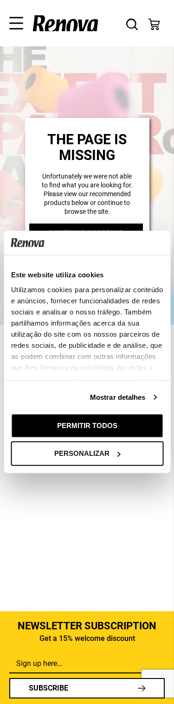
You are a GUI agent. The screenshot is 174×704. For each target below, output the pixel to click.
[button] (13, 20)
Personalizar (82, 453)
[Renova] (65, 23)
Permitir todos (87, 425)
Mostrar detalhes (118, 397)
